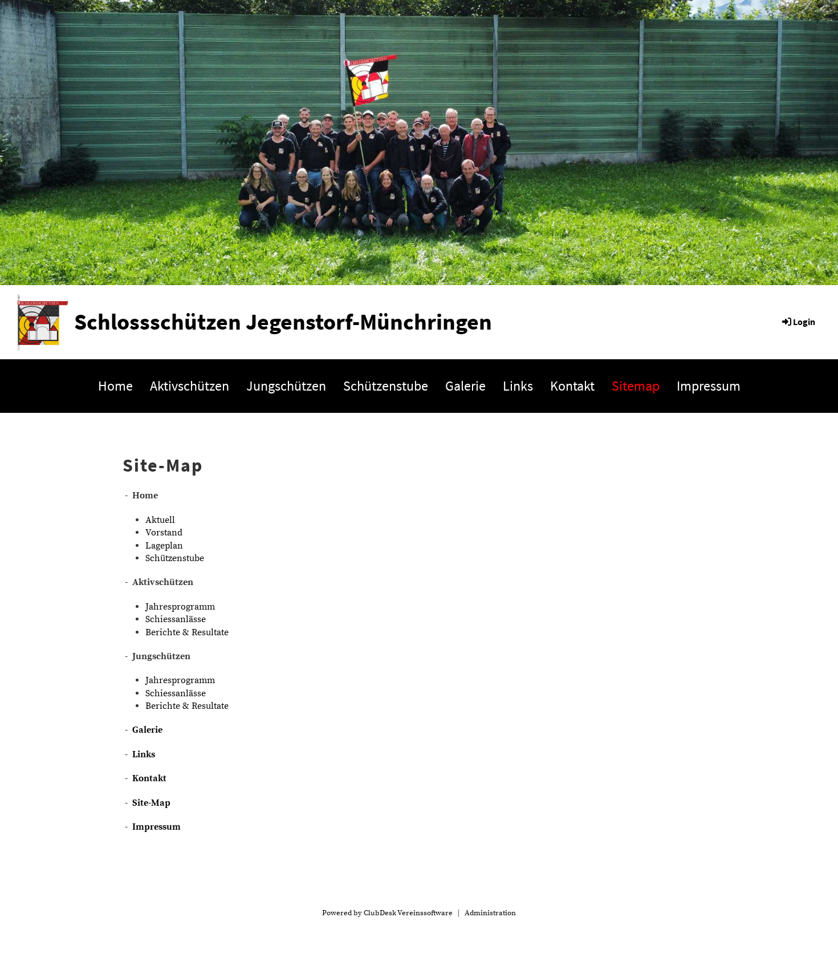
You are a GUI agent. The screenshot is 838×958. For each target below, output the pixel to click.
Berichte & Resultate (187, 632)
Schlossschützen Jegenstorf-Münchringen (283, 321)
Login (804, 321)
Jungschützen (286, 386)
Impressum (709, 386)
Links (518, 386)
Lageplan (164, 545)
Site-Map (151, 803)
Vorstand (163, 532)
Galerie (465, 386)
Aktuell (160, 520)
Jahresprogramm (180, 606)
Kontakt (572, 386)
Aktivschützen (189, 386)
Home (115, 386)
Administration (490, 913)
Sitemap (636, 386)
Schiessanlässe (175, 619)
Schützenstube (385, 386)
